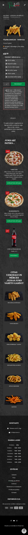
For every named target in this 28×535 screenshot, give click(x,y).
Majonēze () (11, 63)
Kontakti (14, 492)
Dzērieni (14, 484)
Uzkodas (6, 17)
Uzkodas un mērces (16, 15)
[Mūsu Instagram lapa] (17, 520)
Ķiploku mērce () (13, 67)
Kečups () (11, 60)
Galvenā (6, 15)
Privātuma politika (14, 489)
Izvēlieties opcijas (14, 183)
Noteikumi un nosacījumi (14, 486)
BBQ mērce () (12, 70)
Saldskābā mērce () (14, 77)
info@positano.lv (15, 432)
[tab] (13, 118)
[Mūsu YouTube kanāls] (14, 520)
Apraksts (13, 118)
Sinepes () (11, 73)
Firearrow (20, 526)
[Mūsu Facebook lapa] (11, 520)
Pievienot (18, 84)
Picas (14, 478)
